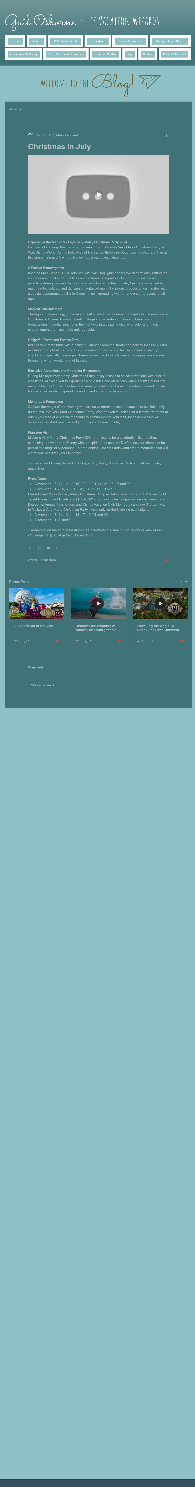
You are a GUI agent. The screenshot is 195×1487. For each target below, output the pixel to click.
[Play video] (98, 194)
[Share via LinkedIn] (48, 548)
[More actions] (166, 135)
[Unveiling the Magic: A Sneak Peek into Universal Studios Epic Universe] (160, 603)
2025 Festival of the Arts (33, 626)
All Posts (15, 109)
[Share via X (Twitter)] (39, 548)
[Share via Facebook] (30, 548)
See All (184, 581)
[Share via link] (58, 548)
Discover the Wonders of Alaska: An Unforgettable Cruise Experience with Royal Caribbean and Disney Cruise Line (96, 628)
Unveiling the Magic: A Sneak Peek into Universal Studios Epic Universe (158, 628)
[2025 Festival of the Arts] (36, 603)
